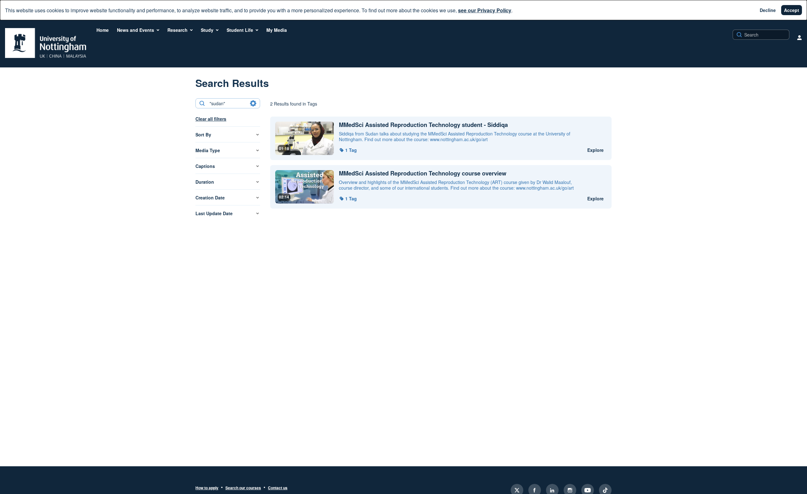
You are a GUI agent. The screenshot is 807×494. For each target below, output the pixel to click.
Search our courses (243, 488)
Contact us (277, 488)
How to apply (206, 488)
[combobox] (227, 103)
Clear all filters (210, 119)
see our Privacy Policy (484, 10)
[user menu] (799, 37)
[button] (348, 150)
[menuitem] (102, 30)
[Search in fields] (253, 103)
